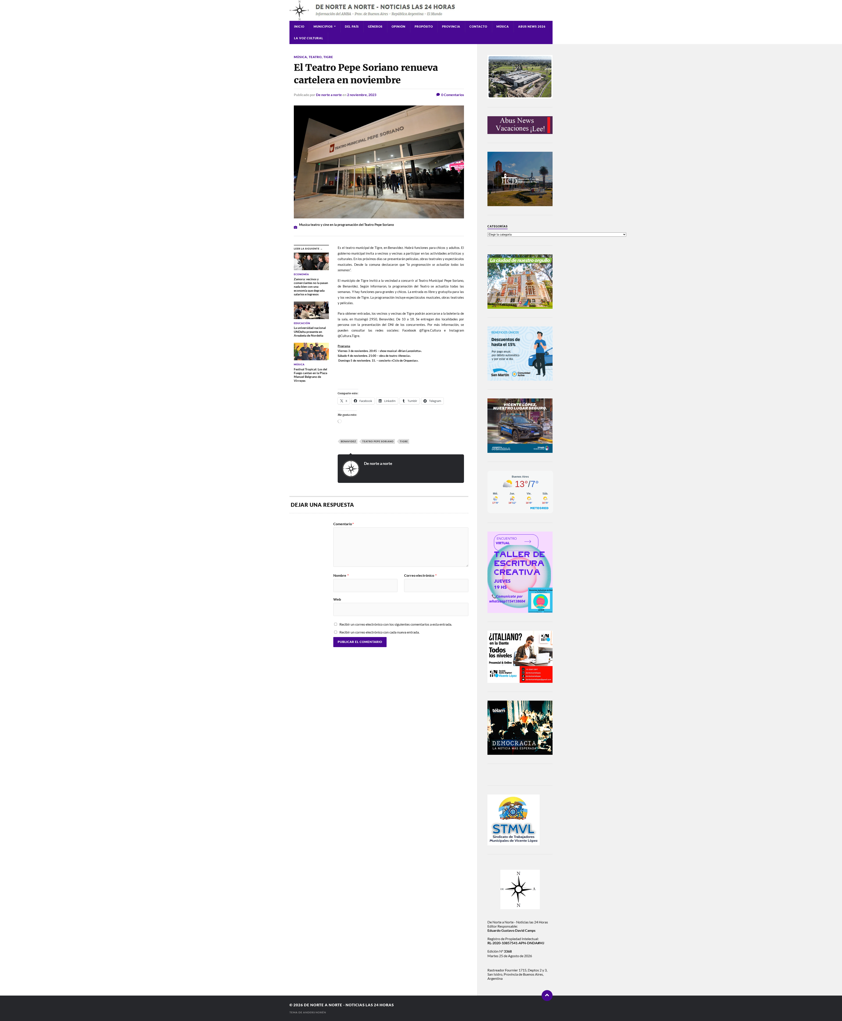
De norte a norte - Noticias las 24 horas (349, 1005)
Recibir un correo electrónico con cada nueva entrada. (379, 632)
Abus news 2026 (532, 26)
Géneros (375, 26)
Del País (352, 26)
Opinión (398, 26)
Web (337, 599)
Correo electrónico (420, 575)
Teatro (315, 57)
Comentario (343, 524)
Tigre (328, 57)
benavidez (348, 441)
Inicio (299, 26)
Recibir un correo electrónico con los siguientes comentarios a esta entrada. (395, 624)
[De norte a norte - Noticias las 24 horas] (421, 10)
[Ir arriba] (547, 995)
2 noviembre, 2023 (361, 95)
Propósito (424, 26)
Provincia (451, 26)
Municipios (323, 26)
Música (502, 26)
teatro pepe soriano (378, 441)
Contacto (478, 26)
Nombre (341, 575)
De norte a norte (329, 95)
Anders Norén (314, 1012)
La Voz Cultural (308, 38)
